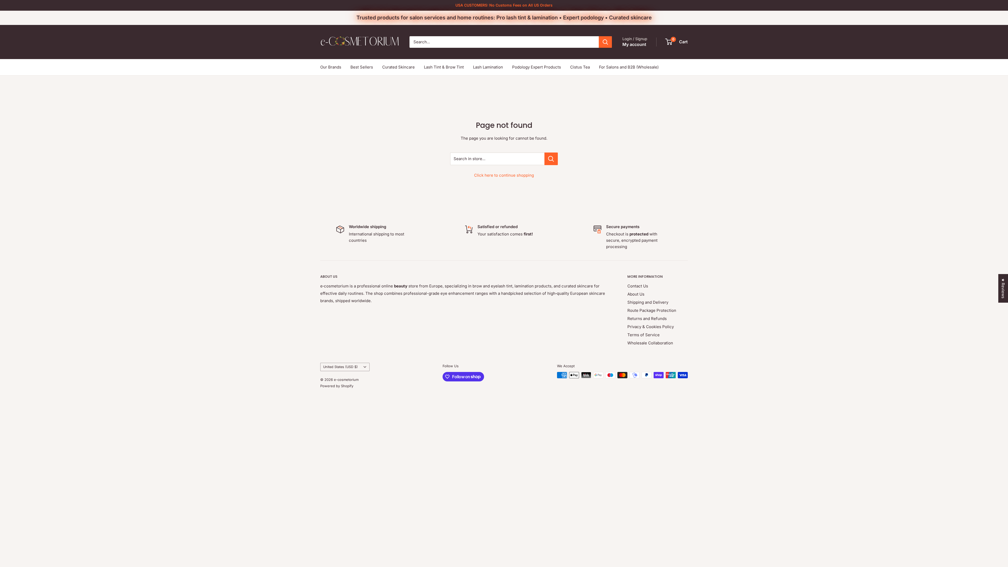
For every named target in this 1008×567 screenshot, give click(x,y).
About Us (635, 294)
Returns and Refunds (647, 318)
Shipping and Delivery (647, 302)
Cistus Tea (580, 67)
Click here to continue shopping (504, 175)
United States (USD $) (340, 367)
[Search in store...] (551, 159)
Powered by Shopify (336, 386)
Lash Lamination (488, 67)
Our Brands (330, 67)
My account (634, 44)
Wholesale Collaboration (650, 342)
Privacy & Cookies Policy (650, 326)
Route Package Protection (651, 310)
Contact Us (637, 286)
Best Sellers (361, 67)
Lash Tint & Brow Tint (444, 67)
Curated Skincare (398, 67)
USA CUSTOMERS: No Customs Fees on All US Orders (504, 5)
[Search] (605, 42)
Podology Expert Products (536, 67)
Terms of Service (643, 334)
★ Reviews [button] (1003, 288)
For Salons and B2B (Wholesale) (629, 67)
